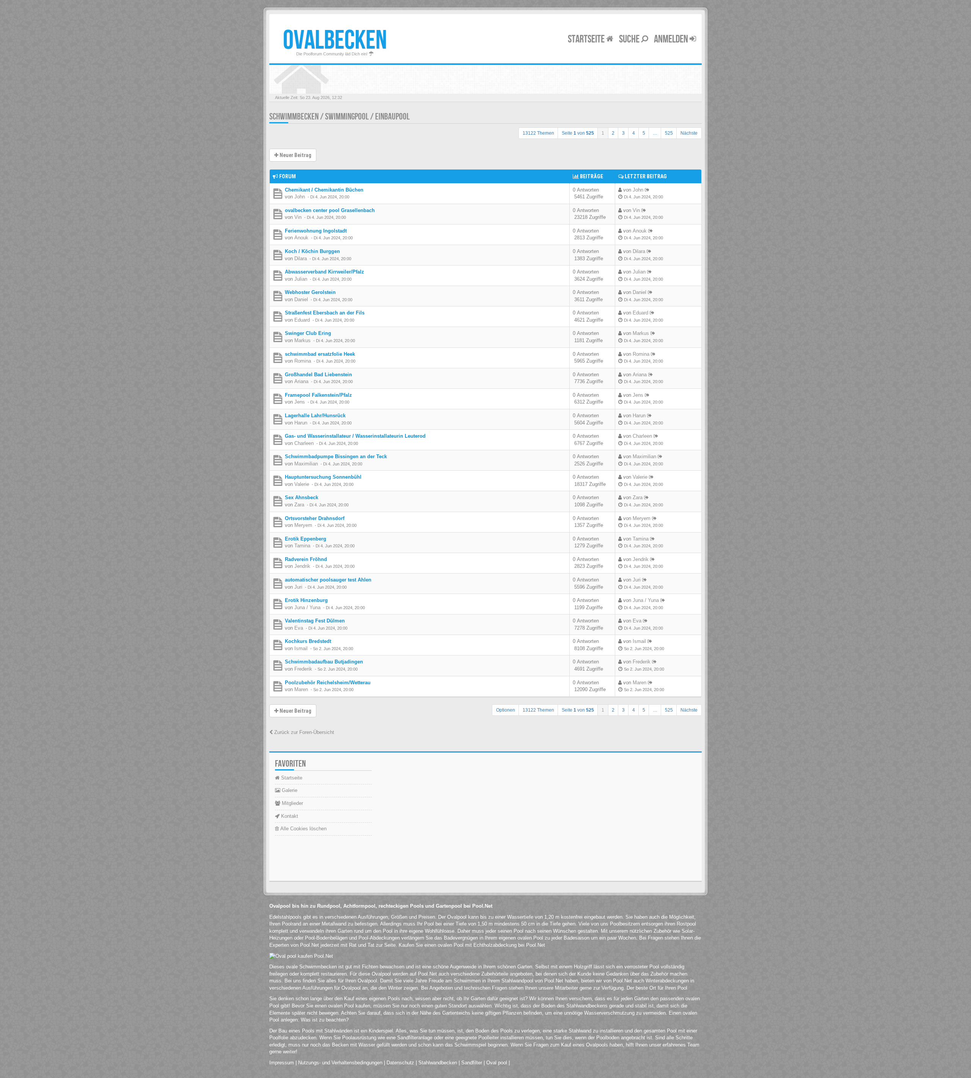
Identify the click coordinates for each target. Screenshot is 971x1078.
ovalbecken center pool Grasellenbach (330, 210)
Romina (302, 361)
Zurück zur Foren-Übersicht (303, 732)
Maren (301, 689)
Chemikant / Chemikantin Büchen (324, 190)
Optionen (505, 710)
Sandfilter (471, 1062)
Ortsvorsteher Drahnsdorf (314, 518)
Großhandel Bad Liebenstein (318, 374)
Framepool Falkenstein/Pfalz (318, 395)
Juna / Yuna (307, 607)
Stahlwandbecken (437, 1062)
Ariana (301, 381)
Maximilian (306, 464)
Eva (298, 628)
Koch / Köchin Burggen (312, 251)
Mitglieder (291, 803)
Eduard (302, 320)
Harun (300, 423)
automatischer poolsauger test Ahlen (328, 580)
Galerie (288, 790)
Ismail (301, 648)
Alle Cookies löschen (303, 828)
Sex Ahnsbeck (301, 497)
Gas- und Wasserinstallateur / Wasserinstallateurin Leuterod (355, 436)
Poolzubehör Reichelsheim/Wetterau (328, 682)
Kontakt (289, 816)
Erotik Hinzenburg (306, 600)
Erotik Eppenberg (305, 539)
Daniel (301, 299)
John (299, 197)
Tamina (302, 545)
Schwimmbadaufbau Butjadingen (324, 662)
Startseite (587, 39)
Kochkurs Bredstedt (308, 641)
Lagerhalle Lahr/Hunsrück (315, 415)
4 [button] (633, 133)
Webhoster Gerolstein (310, 292)
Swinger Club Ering (308, 333)
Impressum (281, 1062)
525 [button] (669, 133)
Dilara (300, 258)
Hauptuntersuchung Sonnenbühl (323, 477)
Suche (630, 39)
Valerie (301, 484)
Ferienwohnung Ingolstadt (316, 231)
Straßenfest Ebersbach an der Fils (325, 313)
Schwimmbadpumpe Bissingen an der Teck (336, 456)
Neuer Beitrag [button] (294, 155)
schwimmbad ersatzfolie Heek (320, 354)
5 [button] (644, 133)
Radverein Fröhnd (306, 559)
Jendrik (302, 566)
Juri (298, 587)
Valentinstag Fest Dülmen (315, 621)
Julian (300, 279)
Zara (299, 505)
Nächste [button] (689, 133)
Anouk (301, 237)
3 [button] (623, 133)
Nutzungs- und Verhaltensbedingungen (340, 1062)
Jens (299, 402)
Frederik (303, 669)
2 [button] (613, 133)
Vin (298, 217)
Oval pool (496, 1062)
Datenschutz (400, 1062)
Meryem (303, 525)
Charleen (304, 443)
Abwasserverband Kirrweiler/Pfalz (324, 272)
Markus (302, 340)
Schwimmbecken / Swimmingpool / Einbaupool (339, 116)
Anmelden (672, 39)
